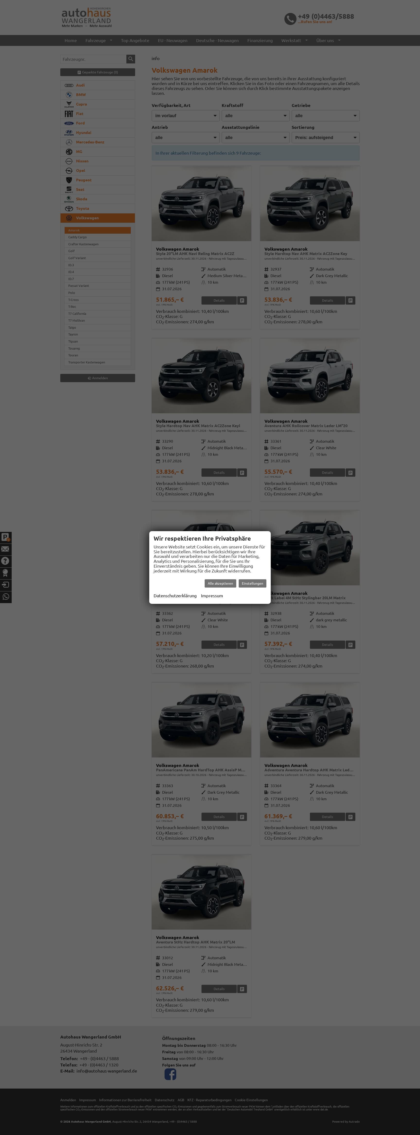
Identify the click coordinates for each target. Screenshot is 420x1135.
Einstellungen (252, 583)
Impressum (212, 595)
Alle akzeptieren (220, 583)
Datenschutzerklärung (175, 595)
